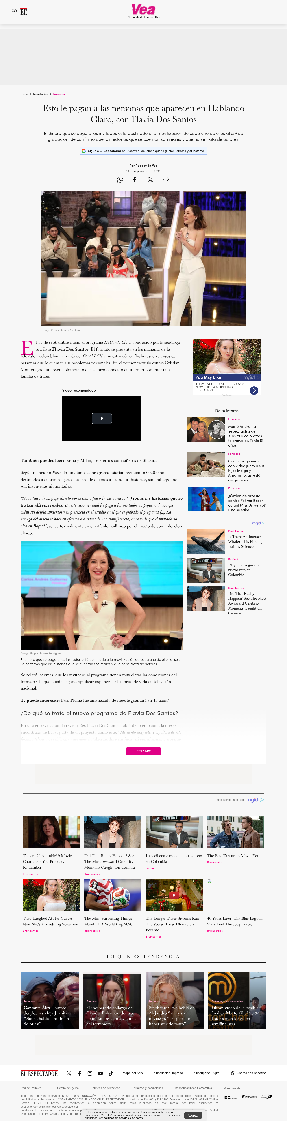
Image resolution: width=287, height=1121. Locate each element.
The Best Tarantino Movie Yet (232, 855)
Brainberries (30, 873)
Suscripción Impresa (168, 1073)
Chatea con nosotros (251, 1073)
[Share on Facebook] (135, 180)
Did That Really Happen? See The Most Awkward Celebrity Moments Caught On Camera (109, 861)
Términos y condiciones (147, 1088)
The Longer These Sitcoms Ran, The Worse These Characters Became (173, 924)
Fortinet (150, 868)
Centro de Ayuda (68, 1088)
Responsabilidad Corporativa (193, 1088)
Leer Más (143, 751)
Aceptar (193, 1115)
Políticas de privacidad (105, 1088)
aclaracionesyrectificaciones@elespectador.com (50, 1106)
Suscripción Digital (207, 1073)
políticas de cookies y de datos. (124, 1118)
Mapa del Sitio (133, 1073)
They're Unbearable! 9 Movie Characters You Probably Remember (47, 861)
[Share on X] (150, 180)
